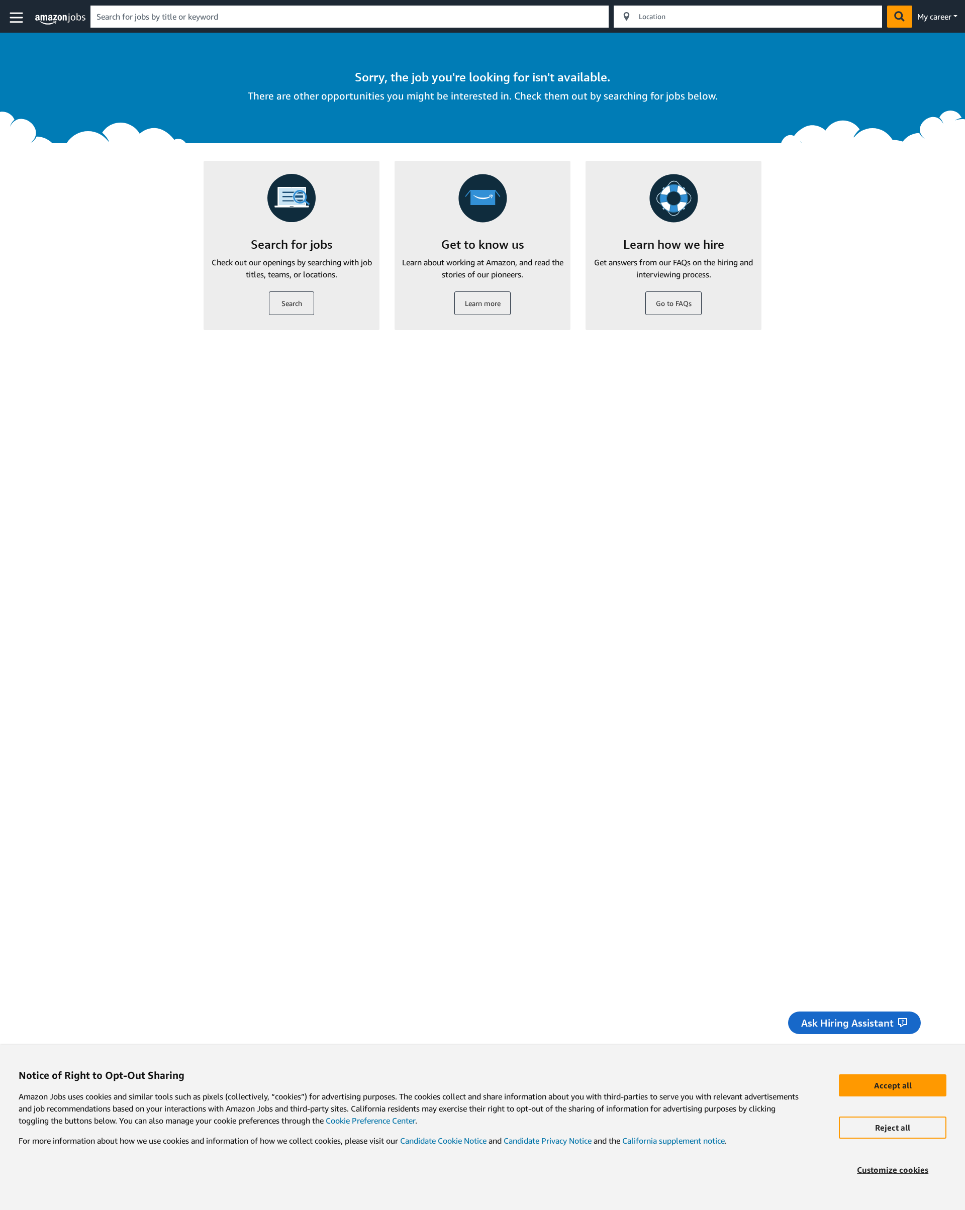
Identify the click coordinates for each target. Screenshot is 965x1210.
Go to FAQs (674, 303)
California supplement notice (673, 1141)
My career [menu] (934, 17)
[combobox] (349, 17)
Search (291, 303)
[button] (18, 18)
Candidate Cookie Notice (443, 1141)
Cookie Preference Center (370, 1121)
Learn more (483, 303)
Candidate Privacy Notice (548, 1141)
